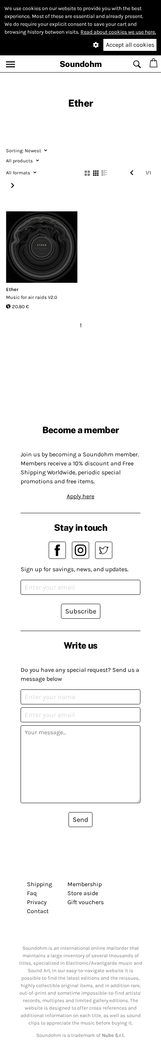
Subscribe (80, 611)
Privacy (36, 902)
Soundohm (81, 64)
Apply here (80, 496)
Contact (38, 911)
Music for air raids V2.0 (31, 297)
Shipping (39, 884)
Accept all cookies (130, 44)
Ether (12, 289)
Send (80, 819)
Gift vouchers (85, 902)
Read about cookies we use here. (118, 32)
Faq (32, 893)
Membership (84, 884)
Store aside (82, 893)
